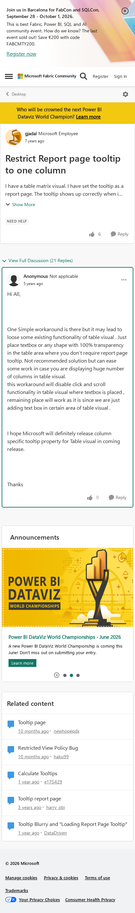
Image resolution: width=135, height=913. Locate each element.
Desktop (19, 94)
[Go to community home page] (47, 76)
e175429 (53, 782)
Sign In (120, 76)
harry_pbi (55, 807)
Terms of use (97, 877)
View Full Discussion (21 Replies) (41, 260)
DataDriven (55, 833)
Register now (21, 53)
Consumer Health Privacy (90, 899)
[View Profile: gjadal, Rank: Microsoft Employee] (13, 137)
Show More (23, 204)
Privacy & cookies (61, 877)
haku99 (61, 756)
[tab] (64, 675)
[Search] (83, 76)
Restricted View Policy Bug (48, 747)
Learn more (88, 116)
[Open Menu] (125, 94)
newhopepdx (66, 731)
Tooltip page (32, 722)
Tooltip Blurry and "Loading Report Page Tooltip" (72, 824)
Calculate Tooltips (37, 773)
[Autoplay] (56, 675)
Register (100, 76)
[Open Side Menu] (9, 76)
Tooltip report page (39, 798)
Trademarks (16, 890)
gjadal (31, 133)
